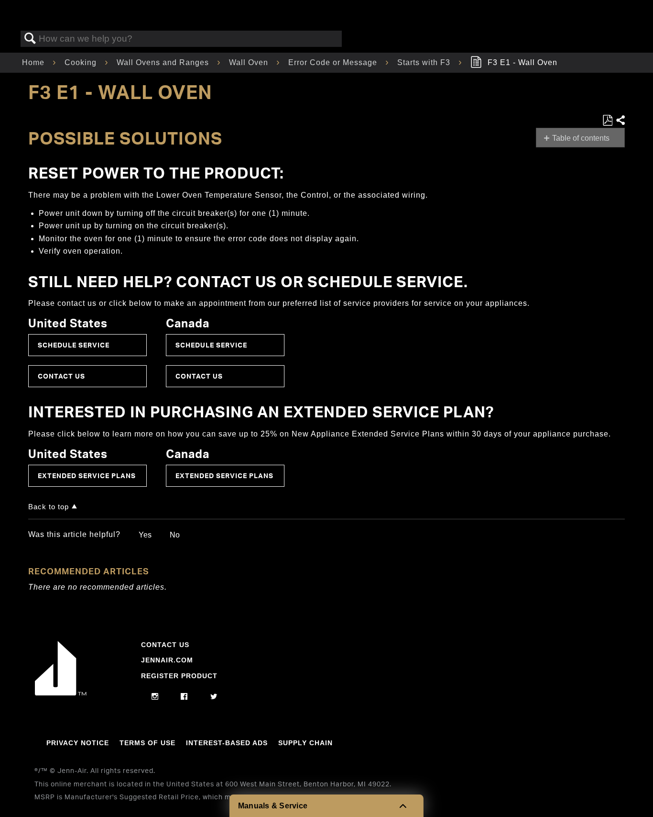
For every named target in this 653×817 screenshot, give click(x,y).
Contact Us (61, 376)
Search (30, 39)
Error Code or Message (334, 62)
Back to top (48, 507)
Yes (145, 535)
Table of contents (580, 138)
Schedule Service (73, 345)
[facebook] (184, 697)
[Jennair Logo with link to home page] (60, 693)
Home (34, 62)
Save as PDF (607, 120)
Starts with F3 (425, 62)
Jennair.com (167, 660)
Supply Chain (305, 743)
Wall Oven (250, 62)
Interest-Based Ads (227, 743)
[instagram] (155, 697)
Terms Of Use (147, 743)
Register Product (179, 676)
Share (620, 120)
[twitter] (214, 697)
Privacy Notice (77, 743)
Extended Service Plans (87, 475)
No (175, 535)
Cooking (82, 62)
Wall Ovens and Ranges (164, 62)
